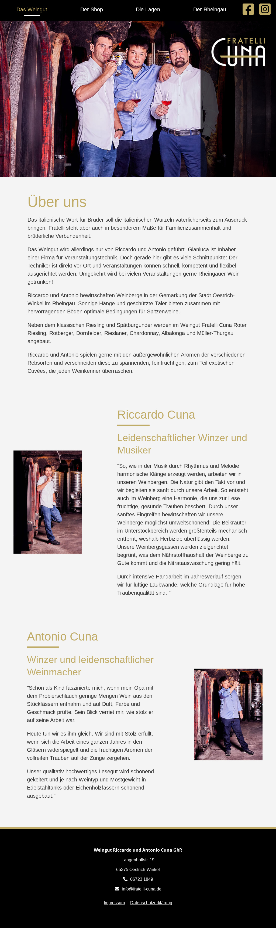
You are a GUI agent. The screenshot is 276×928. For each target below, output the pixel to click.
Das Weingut (31, 9)
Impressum (114, 902)
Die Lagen (148, 9)
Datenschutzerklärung (151, 902)
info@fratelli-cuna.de (141, 889)
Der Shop (91, 9)
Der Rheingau (209, 9)
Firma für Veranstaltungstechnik (79, 257)
